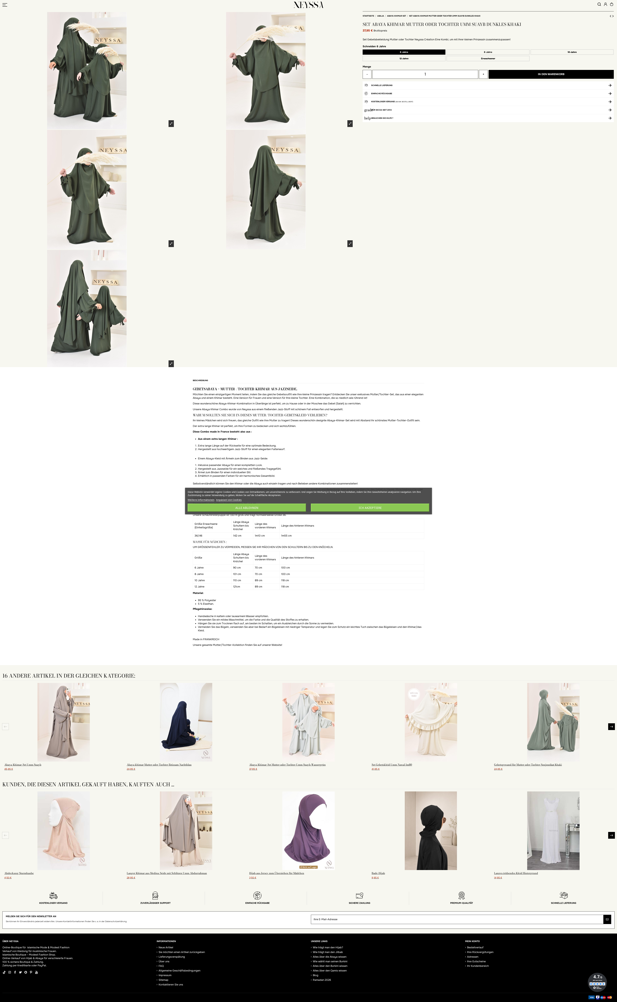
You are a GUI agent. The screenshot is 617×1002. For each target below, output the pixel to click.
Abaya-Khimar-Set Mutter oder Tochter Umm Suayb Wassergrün (287, 765)
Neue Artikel (166, 947)
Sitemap (163, 980)
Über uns (164, 961)
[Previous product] (611, 16)
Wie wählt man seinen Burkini (330, 961)
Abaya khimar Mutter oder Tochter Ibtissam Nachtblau (159, 765)
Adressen (472, 956)
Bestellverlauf (475, 947)
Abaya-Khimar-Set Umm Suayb (22, 765)
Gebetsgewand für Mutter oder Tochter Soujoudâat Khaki (528, 765)
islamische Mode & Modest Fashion (48, 947)
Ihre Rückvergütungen (480, 952)
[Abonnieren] (607, 919)
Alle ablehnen (246, 508)
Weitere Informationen (201, 499)
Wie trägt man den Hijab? (328, 947)
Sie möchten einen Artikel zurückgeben (182, 952)
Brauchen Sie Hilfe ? (382, 118)
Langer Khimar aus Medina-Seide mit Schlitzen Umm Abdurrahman (167, 873)
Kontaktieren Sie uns (171, 984)
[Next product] (613, 16)
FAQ (161, 966)
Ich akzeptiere (370, 508)
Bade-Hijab (378, 873)
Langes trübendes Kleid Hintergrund (516, 873)
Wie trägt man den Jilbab (328, 952)
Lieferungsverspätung (172, 956)
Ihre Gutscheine (476, 961)
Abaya (39, 958)
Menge (367, 66)
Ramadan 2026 (322, 980)
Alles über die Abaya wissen (329, 956)
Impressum (165, 975)
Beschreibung (200, 380)
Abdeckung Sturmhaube (19, 873)
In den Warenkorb (551, 74)
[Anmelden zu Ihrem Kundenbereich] (605, 5)
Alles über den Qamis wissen (330, 970)
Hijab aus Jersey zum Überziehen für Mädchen (276, 873)
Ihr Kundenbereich (478, 966)
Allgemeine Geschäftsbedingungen (179, 970)
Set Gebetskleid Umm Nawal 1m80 (392, 765)
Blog (315, 975)
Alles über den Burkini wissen (330, 966)
